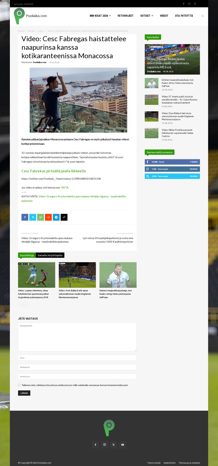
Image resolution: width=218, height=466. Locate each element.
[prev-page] (20, 304)
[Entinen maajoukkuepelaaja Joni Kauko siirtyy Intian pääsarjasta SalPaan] (118, 275)
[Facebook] (183, 4)
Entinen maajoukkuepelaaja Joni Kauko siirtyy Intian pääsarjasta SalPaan (115, 294)
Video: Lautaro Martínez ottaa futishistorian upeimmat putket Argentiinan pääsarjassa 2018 (33, 294)
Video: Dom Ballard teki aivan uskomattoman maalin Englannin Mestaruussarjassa (75, 294)
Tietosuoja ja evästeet (189, 462)
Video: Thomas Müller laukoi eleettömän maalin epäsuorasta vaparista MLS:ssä (168, 63)
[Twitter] (194, 4)
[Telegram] (56, 217)
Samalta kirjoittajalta (50, 255)
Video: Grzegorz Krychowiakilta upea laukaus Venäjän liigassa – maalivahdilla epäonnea (47, 239)
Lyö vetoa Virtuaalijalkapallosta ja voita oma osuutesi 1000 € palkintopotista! (108, 239)
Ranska (31, 30)
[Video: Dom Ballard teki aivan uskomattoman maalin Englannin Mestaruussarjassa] (77, 275)
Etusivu (21, 30)
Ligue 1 (41, 30)
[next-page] (26, 304)
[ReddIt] (48, 217)
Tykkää (194, 162)
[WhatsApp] (40, 217)
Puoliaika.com (39, 62)
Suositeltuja (27, 255)
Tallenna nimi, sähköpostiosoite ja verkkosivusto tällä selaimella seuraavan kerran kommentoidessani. (75, 385)
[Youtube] (122, 444)
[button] (203, 16)
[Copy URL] (64, 217)
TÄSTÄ (64, 187)
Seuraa (194, 169)
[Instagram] (189, 4)
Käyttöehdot (170, 462)
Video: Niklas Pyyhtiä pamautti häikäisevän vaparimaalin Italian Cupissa (177, 133)
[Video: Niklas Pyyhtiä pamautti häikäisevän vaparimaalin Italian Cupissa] (151, 133)
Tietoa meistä (153, 462)
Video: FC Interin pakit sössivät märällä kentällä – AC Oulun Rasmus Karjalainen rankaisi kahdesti (179, 99)
